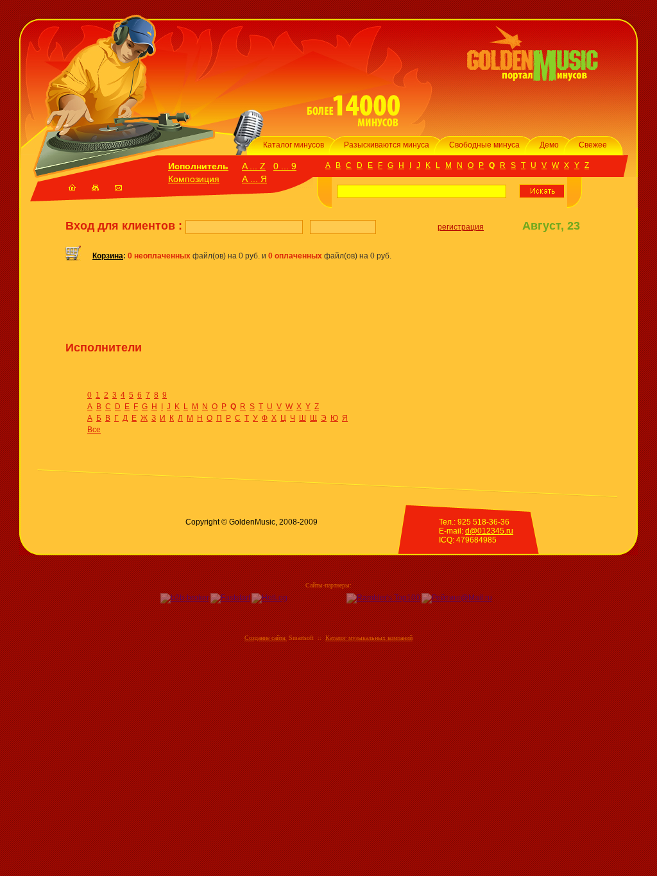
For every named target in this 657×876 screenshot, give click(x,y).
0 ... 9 (284, 166)
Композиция (193, 179)
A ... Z (254, 166)
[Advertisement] (215, 306)
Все (94, 429)
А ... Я (254, 179)
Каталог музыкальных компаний (369, 637)
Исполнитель (198, 166)
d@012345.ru (489, 530)
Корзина (107, 255)
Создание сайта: (265, 637)
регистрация (461, 227)
